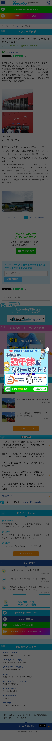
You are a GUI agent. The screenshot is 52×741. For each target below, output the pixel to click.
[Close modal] (47, 349)
